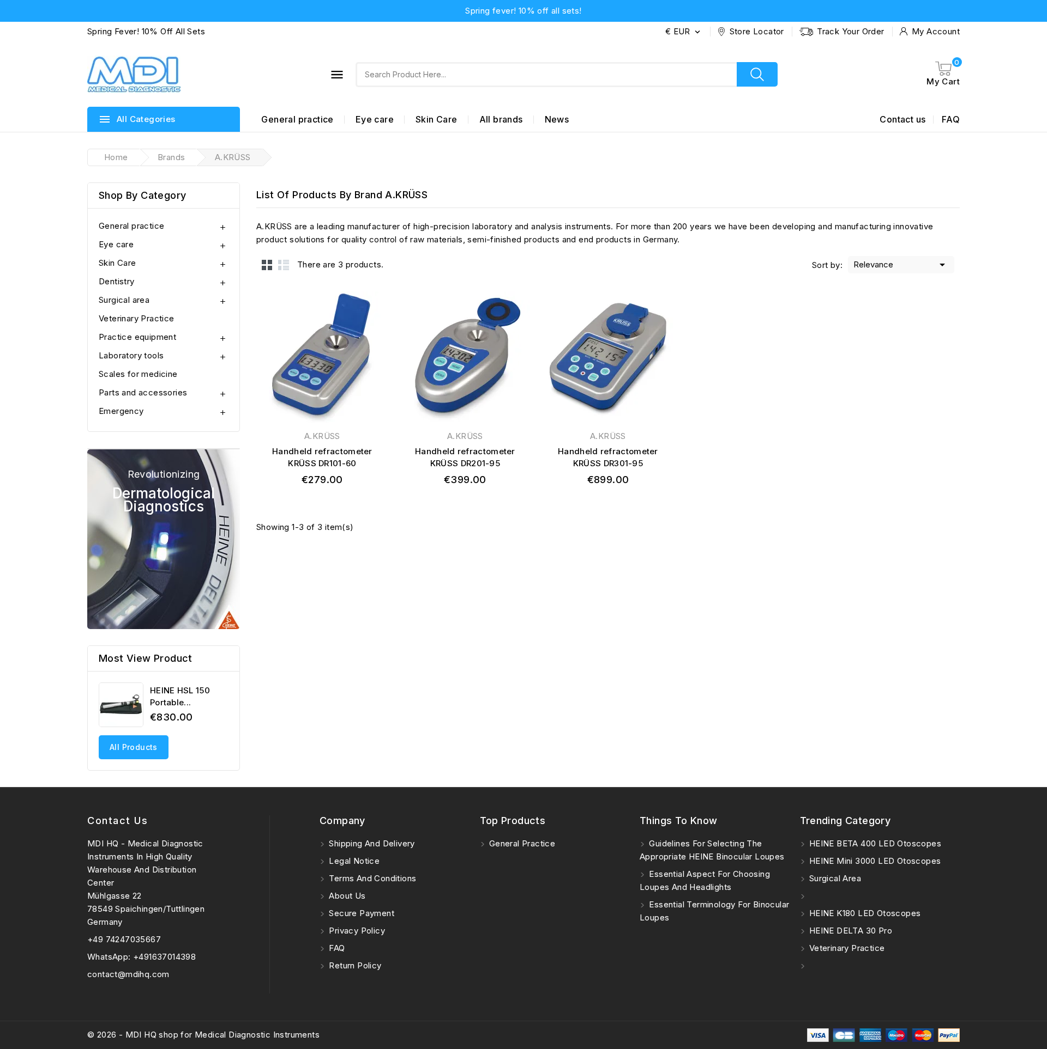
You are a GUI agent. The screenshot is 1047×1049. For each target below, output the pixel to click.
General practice (297, 119)
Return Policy (354, 965)
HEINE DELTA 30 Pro (850, 930)
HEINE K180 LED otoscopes (864, 913)
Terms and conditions (371, 878)
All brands (501, 119)
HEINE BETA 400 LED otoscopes (874, 843)
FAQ (951, 119)
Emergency (121, 411)
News (557, 119)
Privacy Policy (356, 930)
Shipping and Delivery (371, 843)
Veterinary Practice (136, 318)
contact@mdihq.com (128, 974)
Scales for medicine (138, 374)
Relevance (901, 264)
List (283, 264)
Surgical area (124, 300)
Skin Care (437, 119)
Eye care (375, 119)
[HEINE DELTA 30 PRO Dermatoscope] (163, 539)
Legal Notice (353, 861)
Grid (267, 264)
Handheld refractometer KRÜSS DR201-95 (465, 457)
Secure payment (360, 913)
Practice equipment (137, 337)
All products (134, 747)
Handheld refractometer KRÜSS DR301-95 (608, 457)
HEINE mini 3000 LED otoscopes (874, 861)
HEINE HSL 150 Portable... (180, 696)
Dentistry (117, 281)
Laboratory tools (131, 355)
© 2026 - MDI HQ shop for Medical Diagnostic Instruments (203, 1034)
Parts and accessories (143, 392)
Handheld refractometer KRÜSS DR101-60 (322, 457)
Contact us (902, 119)
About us (346, 896)
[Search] (757, 74)
